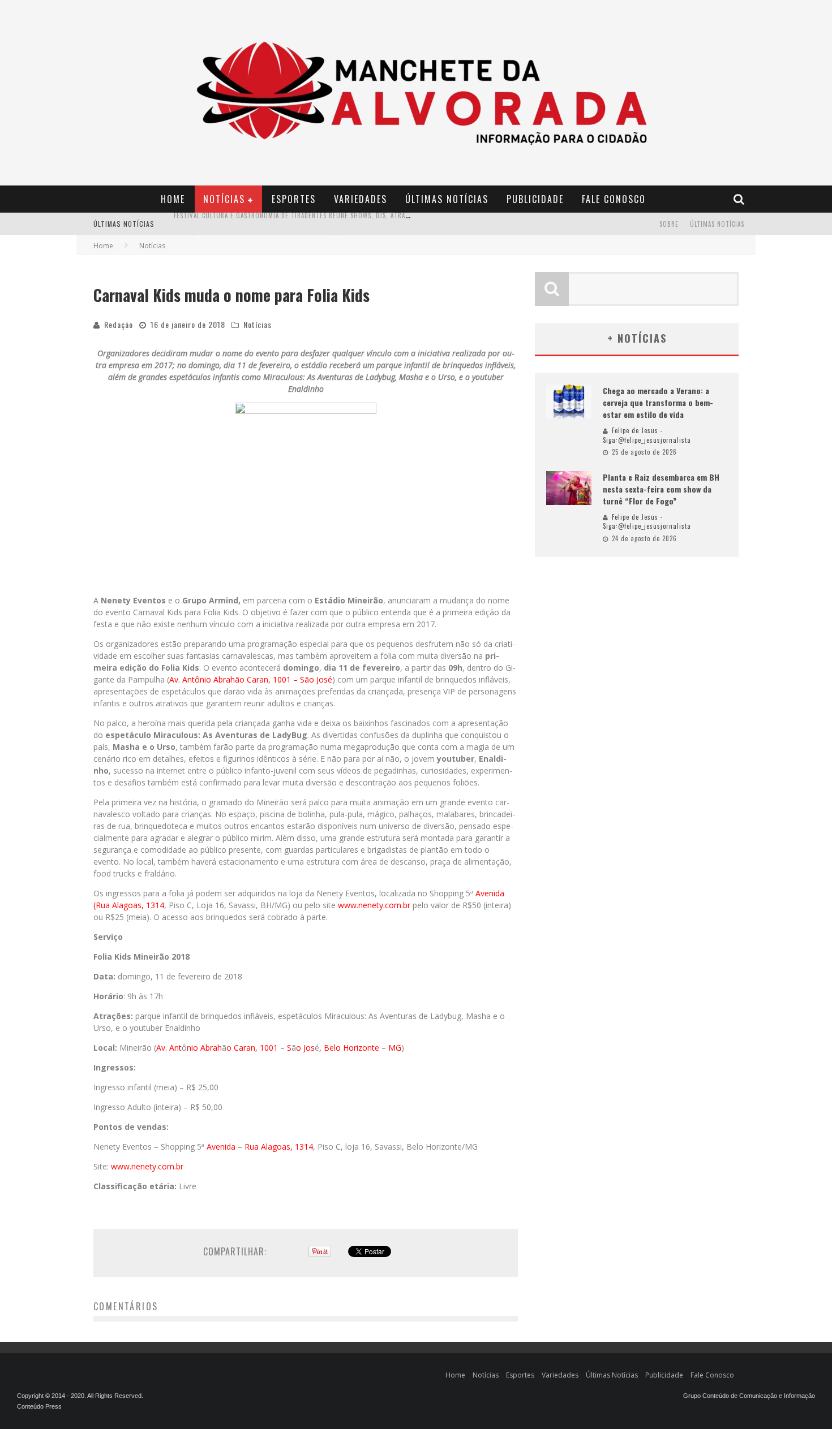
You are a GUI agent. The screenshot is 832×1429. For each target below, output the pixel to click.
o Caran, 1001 (253, 1047)
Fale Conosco (614, 199)
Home (173, 199)
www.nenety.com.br (374, 905)
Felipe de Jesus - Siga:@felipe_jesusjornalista (647, 435)
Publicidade (535, 199)
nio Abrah (204, 1047)
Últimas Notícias (446, 199)
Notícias (224, 199)
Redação (118, 324)
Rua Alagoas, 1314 (279, 1146)
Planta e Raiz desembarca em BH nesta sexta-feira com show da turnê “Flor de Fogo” (661, 489)
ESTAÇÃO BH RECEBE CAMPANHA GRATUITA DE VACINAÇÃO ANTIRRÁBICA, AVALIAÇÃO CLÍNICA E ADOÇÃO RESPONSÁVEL (344, 225)
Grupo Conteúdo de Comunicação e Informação (749, 1395)
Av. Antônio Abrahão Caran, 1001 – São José (250, 679)
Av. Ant (169, 1047)
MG (394, 1047)
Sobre (669, 223)
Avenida (222, 1146)
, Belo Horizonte (350, 1047)
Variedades (360, 199)
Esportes (294, 199)
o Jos (305, 1047)
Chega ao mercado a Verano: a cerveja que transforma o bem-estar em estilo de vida (658, 402)
